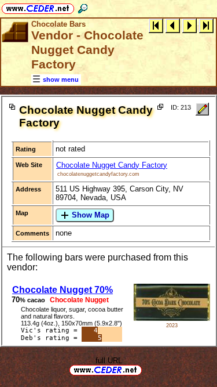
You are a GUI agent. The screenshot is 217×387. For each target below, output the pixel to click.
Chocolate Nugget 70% (62, 290)
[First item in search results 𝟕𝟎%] (156, 25)
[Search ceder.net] (82, 6)
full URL (108, 360)
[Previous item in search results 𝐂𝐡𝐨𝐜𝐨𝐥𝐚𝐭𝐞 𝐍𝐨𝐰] (172, 25)
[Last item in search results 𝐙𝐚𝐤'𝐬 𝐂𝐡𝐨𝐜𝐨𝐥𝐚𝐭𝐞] (206, 25)
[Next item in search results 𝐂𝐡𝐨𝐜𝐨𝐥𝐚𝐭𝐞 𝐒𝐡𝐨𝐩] (189, 25)
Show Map (89, 215)
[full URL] (146, 369)
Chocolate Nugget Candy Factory (111, 165)
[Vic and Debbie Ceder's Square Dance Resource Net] (38, 6)
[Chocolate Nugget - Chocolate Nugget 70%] (172, 318)
